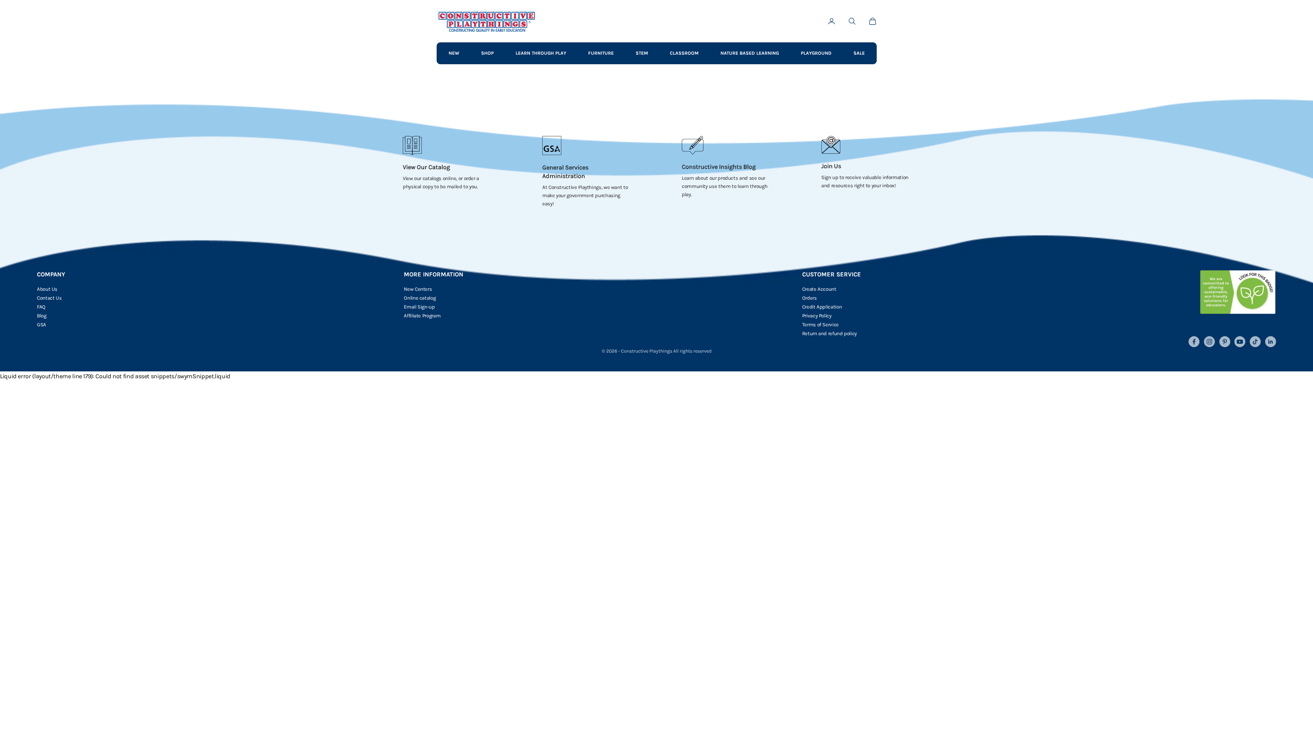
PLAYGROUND (816, 53)
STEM (642, 53)
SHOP (487, 53)
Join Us (831, 166)
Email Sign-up (419, 307)
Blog (42, 316)
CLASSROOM (684, 53)
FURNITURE (601, 53)
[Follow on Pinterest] (1224, 341)
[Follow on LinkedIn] (1270, 341)
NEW (454, 53)
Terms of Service (820, 325)
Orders (809, 298)
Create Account (819, 289)
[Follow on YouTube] (1239, 341)
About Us (47, 289)
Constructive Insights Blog (719, 166)
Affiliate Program (422, 316)
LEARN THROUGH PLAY (541, 53)
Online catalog (420, 298)
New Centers (418, 289)
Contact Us (49, 298)
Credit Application (822, 307)
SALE (859, 53)
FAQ (41, 307)
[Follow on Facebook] (1194, 341)
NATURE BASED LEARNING (749, 53)
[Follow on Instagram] (1209, 341)
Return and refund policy (829, 333)
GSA (41, 325)
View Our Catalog (426, 167)
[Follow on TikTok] (1255, 341)
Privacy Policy (817, 316)
